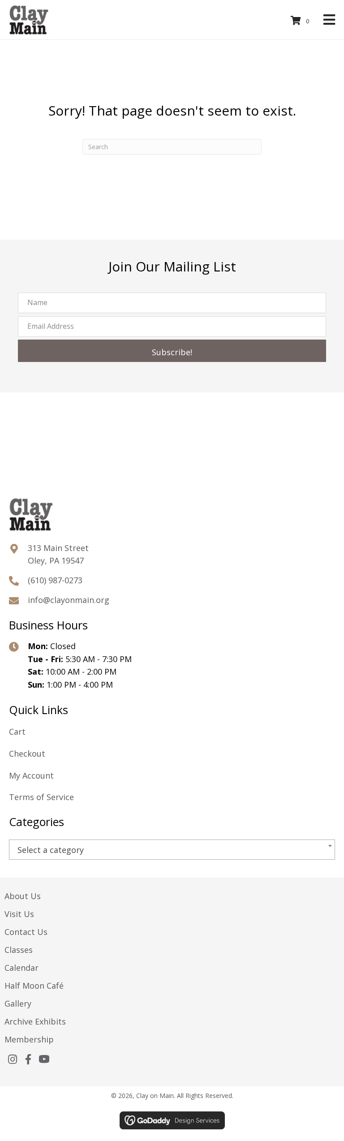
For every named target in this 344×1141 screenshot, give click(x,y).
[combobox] (172, 850)
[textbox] (172, 850)
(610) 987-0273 (55, 580)
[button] (172, 351)
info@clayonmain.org (68, 599)
